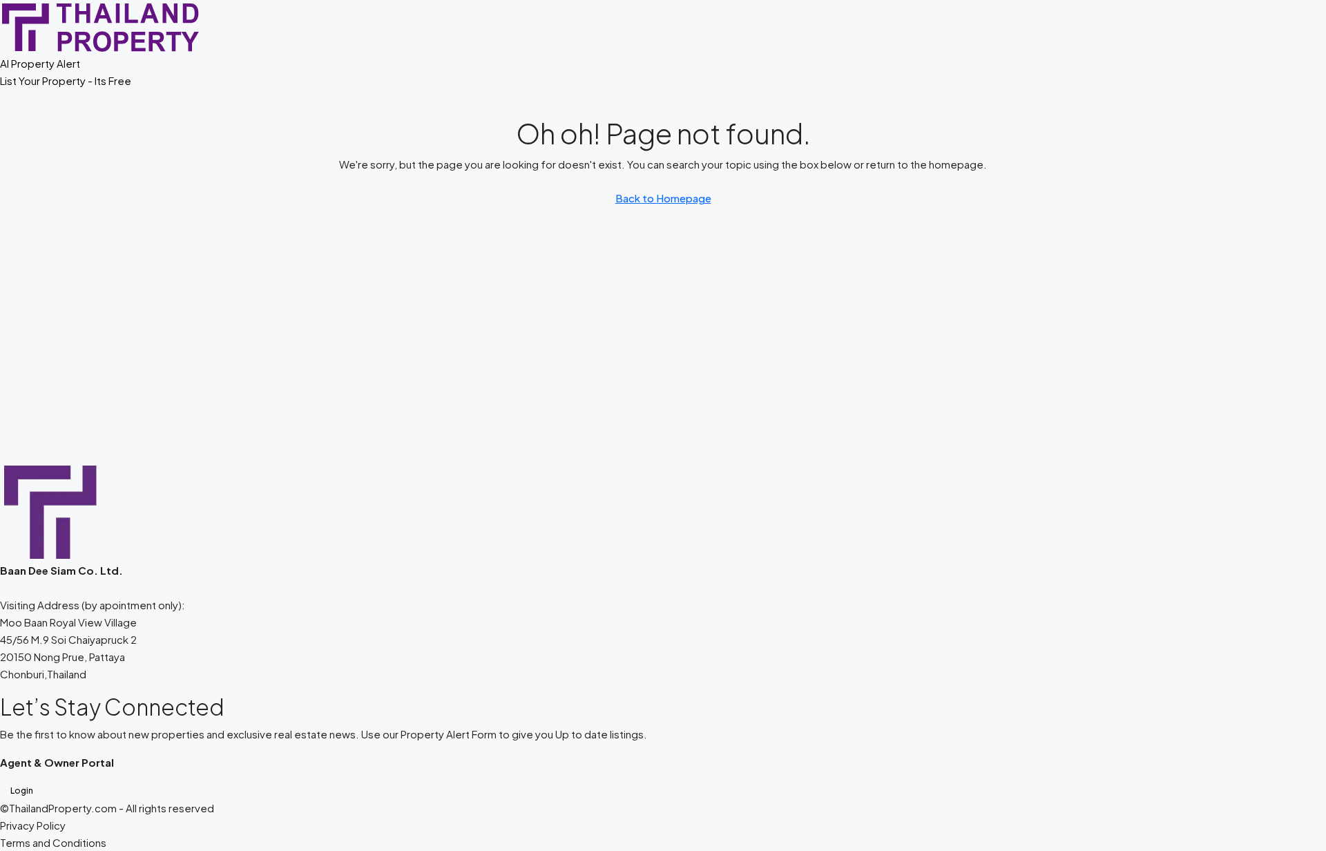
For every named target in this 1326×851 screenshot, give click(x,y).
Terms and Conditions (53, 842)
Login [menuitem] (21, 790)
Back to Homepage (663, 197)
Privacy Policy (33, 825)
